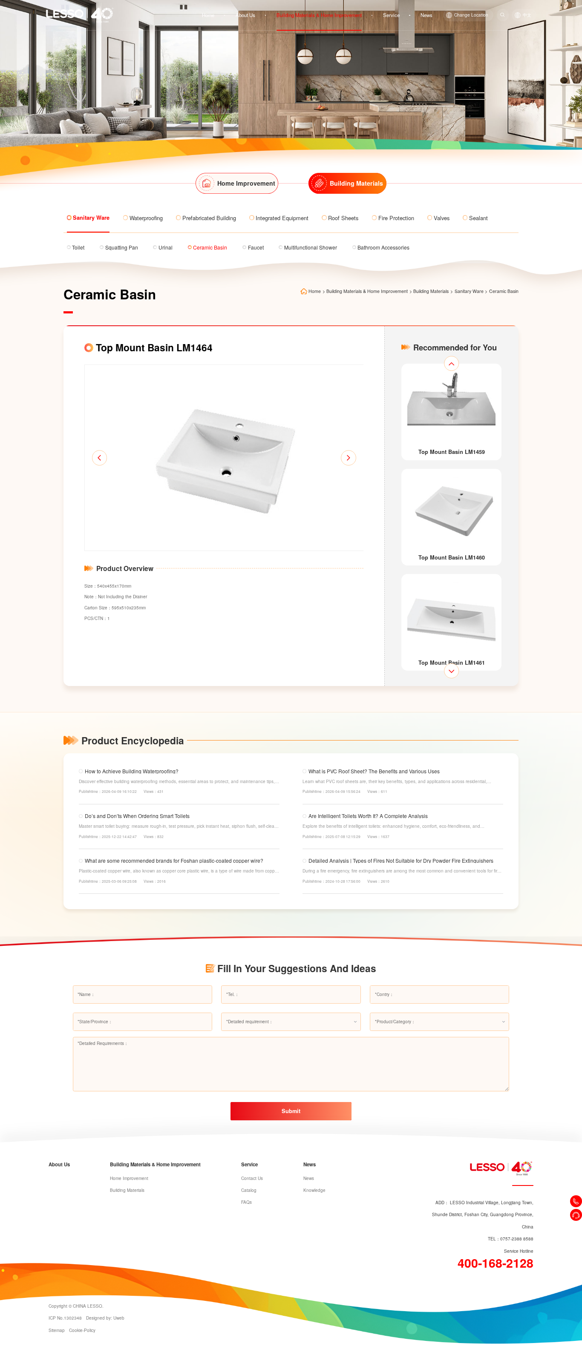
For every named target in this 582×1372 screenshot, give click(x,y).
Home (208, 14)
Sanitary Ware (469, 291)
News (426, 14)
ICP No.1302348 (65, 1318)
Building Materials (431, 291)
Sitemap (57, 1330)
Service (391, 14)
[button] (99, 458)
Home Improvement (129, 1178)
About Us (245, 14)
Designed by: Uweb (105, 1318)
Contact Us (252, 1178)
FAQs (246, 1202)
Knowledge (314, 1190)
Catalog (248, 1190)
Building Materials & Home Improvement (319, 14)
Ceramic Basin (504, 291)
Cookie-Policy (82, 1330)
